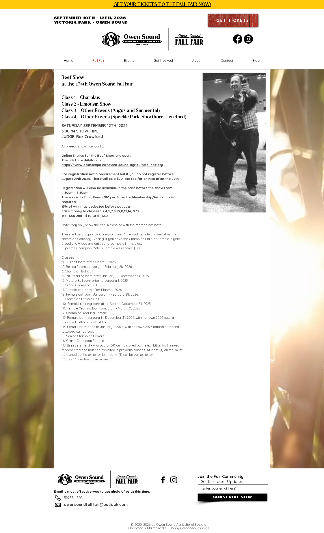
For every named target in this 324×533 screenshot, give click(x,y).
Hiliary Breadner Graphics (189, 528)
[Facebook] (237, 39)
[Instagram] (248, 39)
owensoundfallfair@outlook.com (96, 504)
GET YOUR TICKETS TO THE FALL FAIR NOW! (162, 4)
